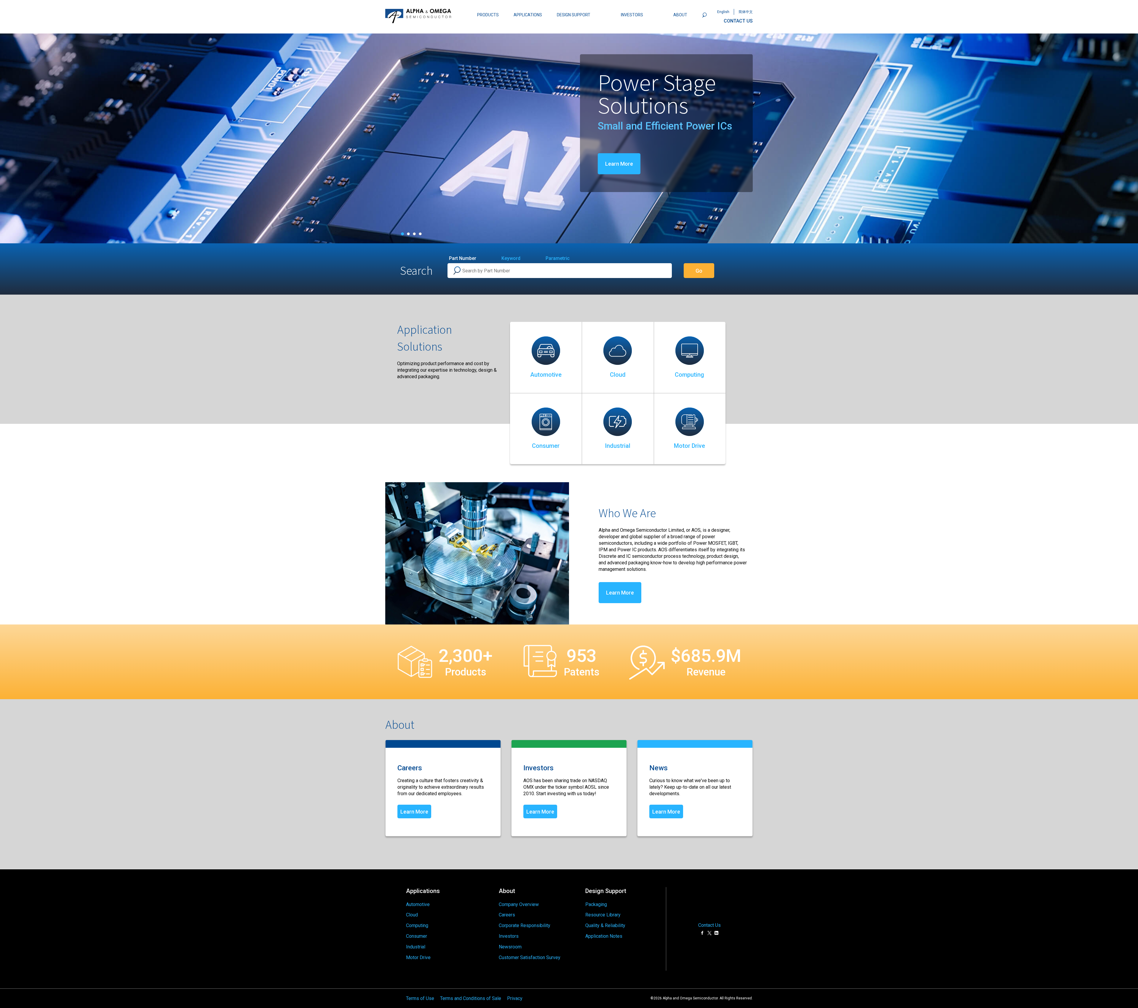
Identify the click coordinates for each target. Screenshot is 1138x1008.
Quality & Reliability (605, 925)
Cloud (618, 374)
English (723, 12)
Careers (507, 915)
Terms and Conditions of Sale (470, 998)
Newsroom (510, 947)
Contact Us (709, 925)
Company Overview (519, 904)
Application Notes (603, 936)
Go (699, 271)
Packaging (596, 904)
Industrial (617, 445)
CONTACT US (738, 21)
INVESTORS (632, 14)
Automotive (546, 374)
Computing (689, 374)
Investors (509, 936)
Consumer (546, 445)
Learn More (424, 164)
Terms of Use (420, 998)
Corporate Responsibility (524, 925)
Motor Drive (689, 445)
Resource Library (603, 915)
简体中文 (746, 12)
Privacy (514, 998)
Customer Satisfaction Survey (529, 957)
